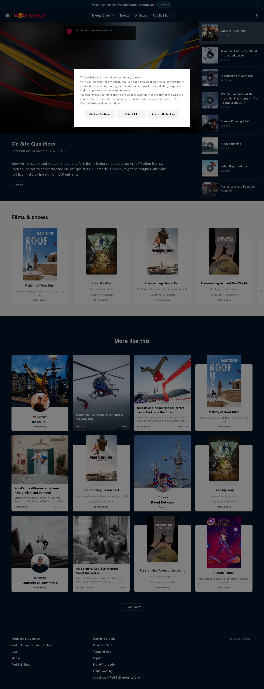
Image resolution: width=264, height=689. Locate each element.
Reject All (131, 114)
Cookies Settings (99, 114)
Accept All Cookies (163, 114)
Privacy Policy (156, 99)
